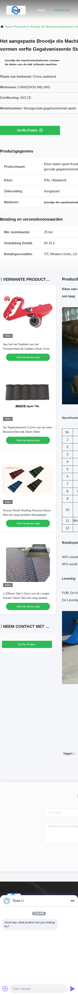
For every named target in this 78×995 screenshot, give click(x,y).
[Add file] (5, 988)
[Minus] (72, 900)
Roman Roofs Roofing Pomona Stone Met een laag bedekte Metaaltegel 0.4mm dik (27, 515)
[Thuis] (16, 10)
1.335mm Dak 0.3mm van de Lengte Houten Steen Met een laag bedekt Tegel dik (26, 598)
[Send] (72, 988)
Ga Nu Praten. (27, 130)
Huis (41, 10)
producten (20, 26)
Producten (62, 10)
